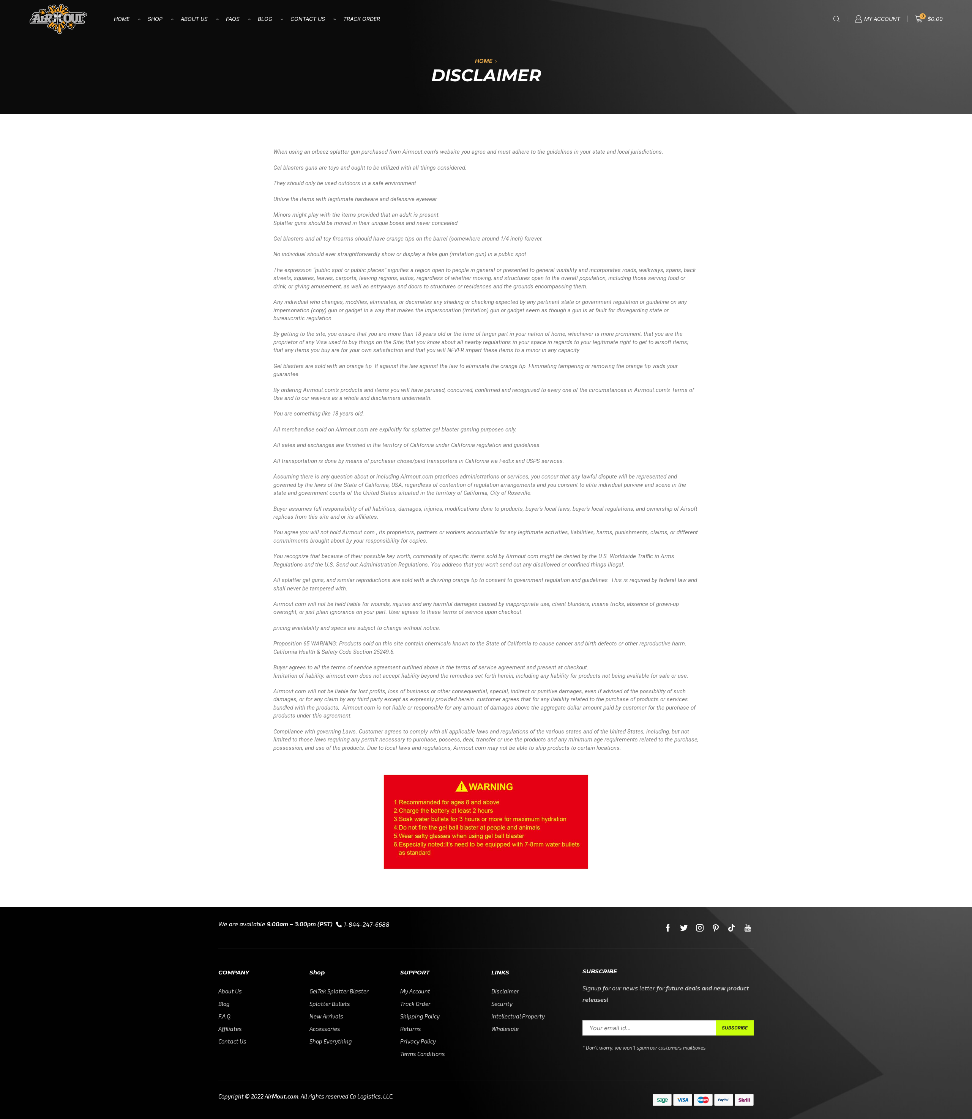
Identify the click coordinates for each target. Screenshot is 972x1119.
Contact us (307, 19)
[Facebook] (668, 928)
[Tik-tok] (731, 928)
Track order (361, 19)
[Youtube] (748, 928)
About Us (194, 19)
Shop (155, 19)
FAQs (233, 19)
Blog (265, 19)
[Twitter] (684, 928)
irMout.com (283, 1096)
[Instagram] (700, 928)
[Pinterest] (716, 928)
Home (121, 19)
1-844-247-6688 (367, 924)
